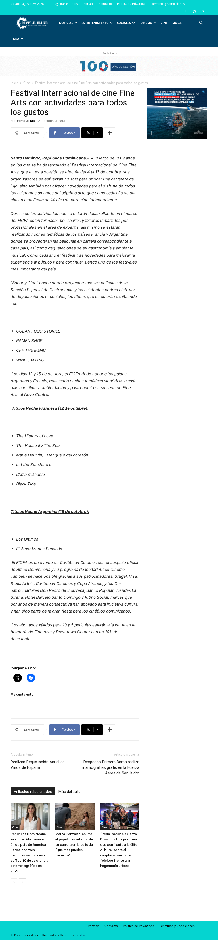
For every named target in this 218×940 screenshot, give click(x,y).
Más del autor (70, 792)
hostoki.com (84, 935)
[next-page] (22, 881)
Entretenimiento (95, 23)
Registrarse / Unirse (66, 4)
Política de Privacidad (131, 4)
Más (16, 39)
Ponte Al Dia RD (28, 121)
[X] (203, 11)
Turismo (145, 23)
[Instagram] (195, 11)
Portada (88, 4)
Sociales (124, 23)
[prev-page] (14, 881)
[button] (201, 22)
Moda (177, 23)
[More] (109, 132)
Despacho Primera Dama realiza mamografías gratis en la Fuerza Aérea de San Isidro (110, 767)
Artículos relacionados (33, 792)
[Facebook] (186, 11)
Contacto (105, 4)
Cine (164, 23)
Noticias (66, 23)
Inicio (14, 82)
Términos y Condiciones (168, 4)
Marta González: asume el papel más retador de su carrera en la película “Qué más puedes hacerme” (74, 844)
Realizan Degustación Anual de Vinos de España (38, 765)
